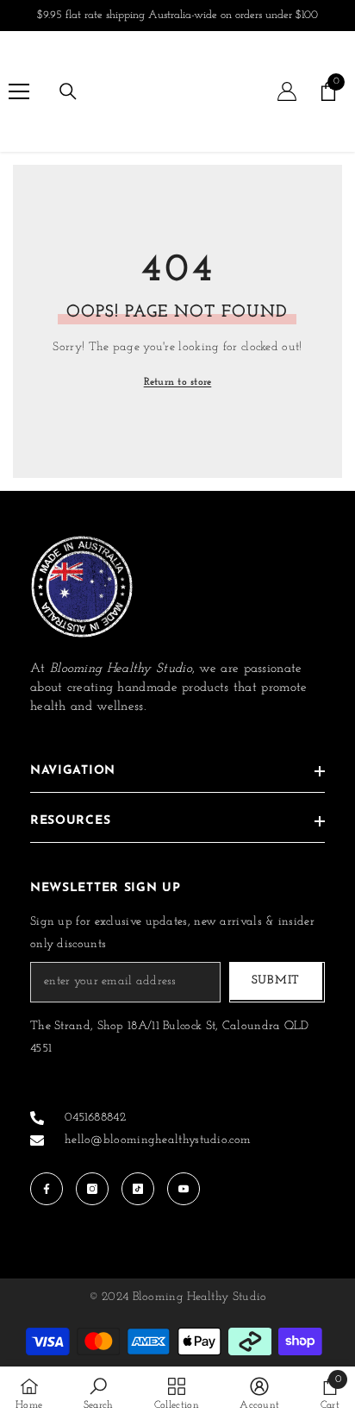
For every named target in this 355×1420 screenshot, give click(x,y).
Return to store (178, 382)
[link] (98, 1393)
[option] (177, 15)
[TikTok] (137, 1188)
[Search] (68, 91)
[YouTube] (183, 1188)
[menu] (19, 91)
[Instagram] (92, 1188)
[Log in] (286, 91)
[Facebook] (46, 1188)
